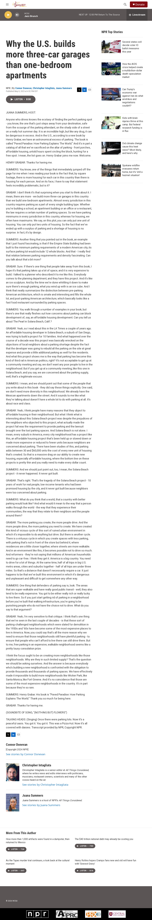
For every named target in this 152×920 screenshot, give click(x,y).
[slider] (21, 14)
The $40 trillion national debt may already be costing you (104, 839)
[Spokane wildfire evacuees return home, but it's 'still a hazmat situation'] (111, 170)
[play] (8, 15)
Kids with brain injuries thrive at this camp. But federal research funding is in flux (132, 124)
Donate (140, 4)
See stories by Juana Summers (41, 805)
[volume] (17, 15)
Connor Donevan (23, 88)
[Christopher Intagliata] (12, 772)
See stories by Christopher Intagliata (45, 784)
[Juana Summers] (12, 802)
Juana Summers (64, 88)
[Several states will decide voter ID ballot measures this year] (111, 46)
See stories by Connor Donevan (25, 754)
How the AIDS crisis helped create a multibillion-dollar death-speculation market (132, 70)
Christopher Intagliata (44, 88)
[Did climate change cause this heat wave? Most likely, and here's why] (111, 148)
